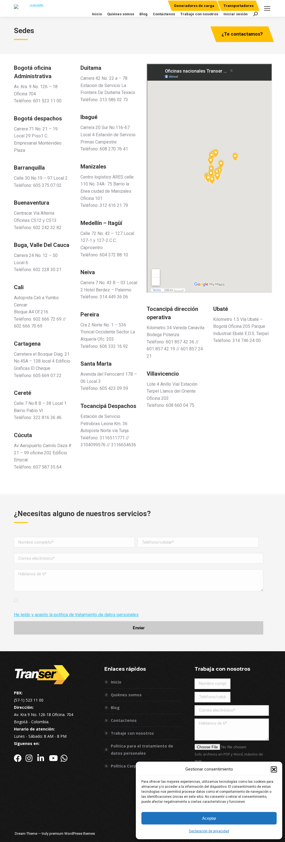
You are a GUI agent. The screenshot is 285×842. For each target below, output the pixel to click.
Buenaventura (31, 202)
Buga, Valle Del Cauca (41, 245)
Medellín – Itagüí (101, 223)
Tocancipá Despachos (108, 406)
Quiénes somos (126, 694)
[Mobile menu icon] (267, 8)
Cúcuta (23, 435)
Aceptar (209, 818)
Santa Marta (96, 363)
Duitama (90, 68)
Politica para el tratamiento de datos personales (142, 749)
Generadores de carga (194, 6)
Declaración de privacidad (209, 831)
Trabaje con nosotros (132, 733)
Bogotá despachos (38, 118)
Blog (115, 707)
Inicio (116, 682)
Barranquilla (29, 167)
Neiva (87, 272)
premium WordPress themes (72, 833)
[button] (274, 769)
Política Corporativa (131, 766)
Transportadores (238, 6)
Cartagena (27, 343)
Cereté (22, 393)
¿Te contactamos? (242, 34)
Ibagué (88, 117)
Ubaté (220, 309)
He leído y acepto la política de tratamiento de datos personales (76, 614)
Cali (19, 287)
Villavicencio (163, 373)
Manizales (93, 166)
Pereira (89, 314)
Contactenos (124, 720)
